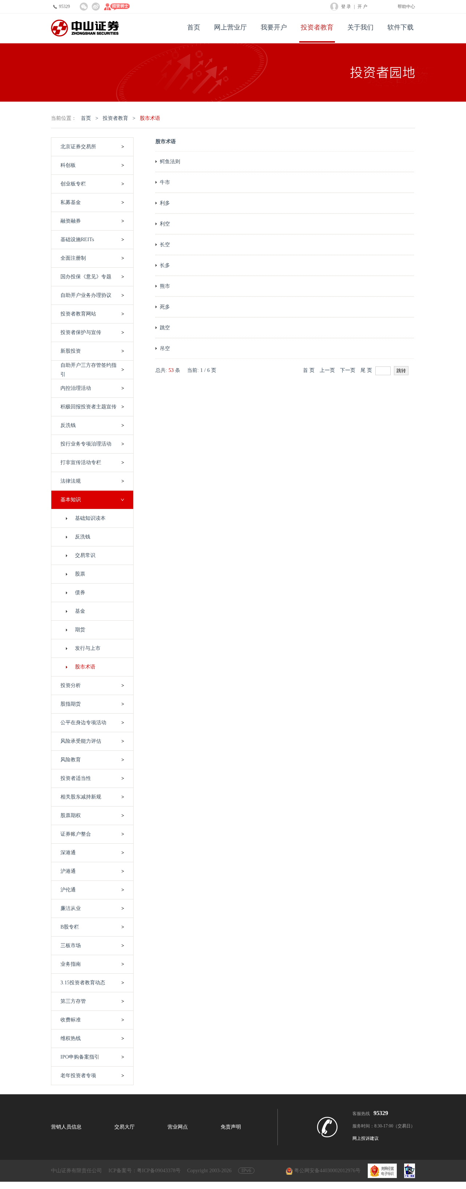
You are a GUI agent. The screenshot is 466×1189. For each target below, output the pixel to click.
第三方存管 (73, 1001)
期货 (80, 629)
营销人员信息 (66, 1127)
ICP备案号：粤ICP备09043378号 (144, 1170)
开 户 (362, 6)
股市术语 (150, 118)
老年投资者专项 (78, 1075)
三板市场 (70, 945)
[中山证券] (85, 28)
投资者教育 (317, 27)
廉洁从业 (70, 908)
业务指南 (70, 964)
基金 (80, 611)
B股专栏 (69, 927)
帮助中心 (406, 6)
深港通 (68, 852)
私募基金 (70, 202)
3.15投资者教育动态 (82, 982)
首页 (193, 27)
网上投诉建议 (365, 1138)
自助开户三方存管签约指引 (88, 369)
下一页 (347, 370)
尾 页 (366, 370)
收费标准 (70, 1020)
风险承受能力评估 (80, 741)
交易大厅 (124, 1127)
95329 (64, 6)
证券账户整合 (75, 834)
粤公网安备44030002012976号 (327, 1170)
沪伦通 (68, 889)
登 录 (346, 6)
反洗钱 (82, 536)
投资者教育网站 (78, 314)
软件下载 (400, 27)
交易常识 (85, 555)
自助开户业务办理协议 (85, 295)
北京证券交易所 (78, 146)
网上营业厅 (230, 27)
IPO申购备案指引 (79, 1057)
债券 (80, 592)
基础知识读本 (90, 518)
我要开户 (274, 27)
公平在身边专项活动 (83, 722)
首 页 (309, 370)
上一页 (327, 370)
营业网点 (177, 1127)
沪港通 (68, 871)
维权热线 (70, 1038)
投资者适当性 (75, 778)
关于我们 (360, 27)
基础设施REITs (77, 239)
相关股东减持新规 (80, 797)
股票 (80, 574)
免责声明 (231, 1127)
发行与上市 (87, 648)
